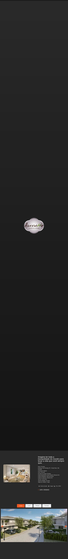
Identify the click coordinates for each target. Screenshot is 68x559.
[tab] (21, 505)
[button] (2, 526)
